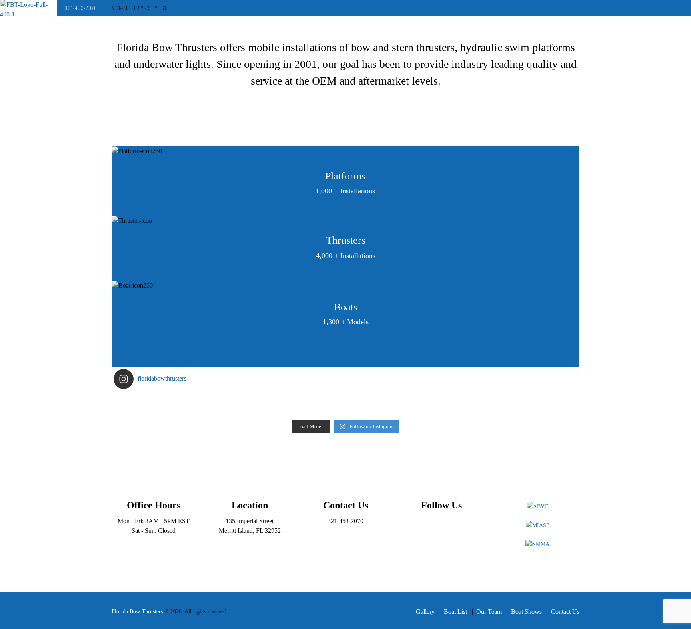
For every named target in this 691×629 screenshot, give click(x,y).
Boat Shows (526, 611)
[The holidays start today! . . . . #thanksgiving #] (288, 400)
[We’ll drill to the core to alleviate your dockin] (172, 410)
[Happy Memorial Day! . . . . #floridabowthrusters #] (288, 410)
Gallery (425, 611)
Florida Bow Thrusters (137, 612)
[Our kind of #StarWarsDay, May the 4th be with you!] (403, 410)
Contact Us (565, 611)
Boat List (455, 611)
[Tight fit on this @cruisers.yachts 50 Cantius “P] (403, 400)
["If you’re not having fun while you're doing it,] (519, 410)
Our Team (489, 611)
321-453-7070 (80, 7)
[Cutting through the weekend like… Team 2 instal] (519, 400)
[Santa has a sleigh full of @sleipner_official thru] (172, 400)
